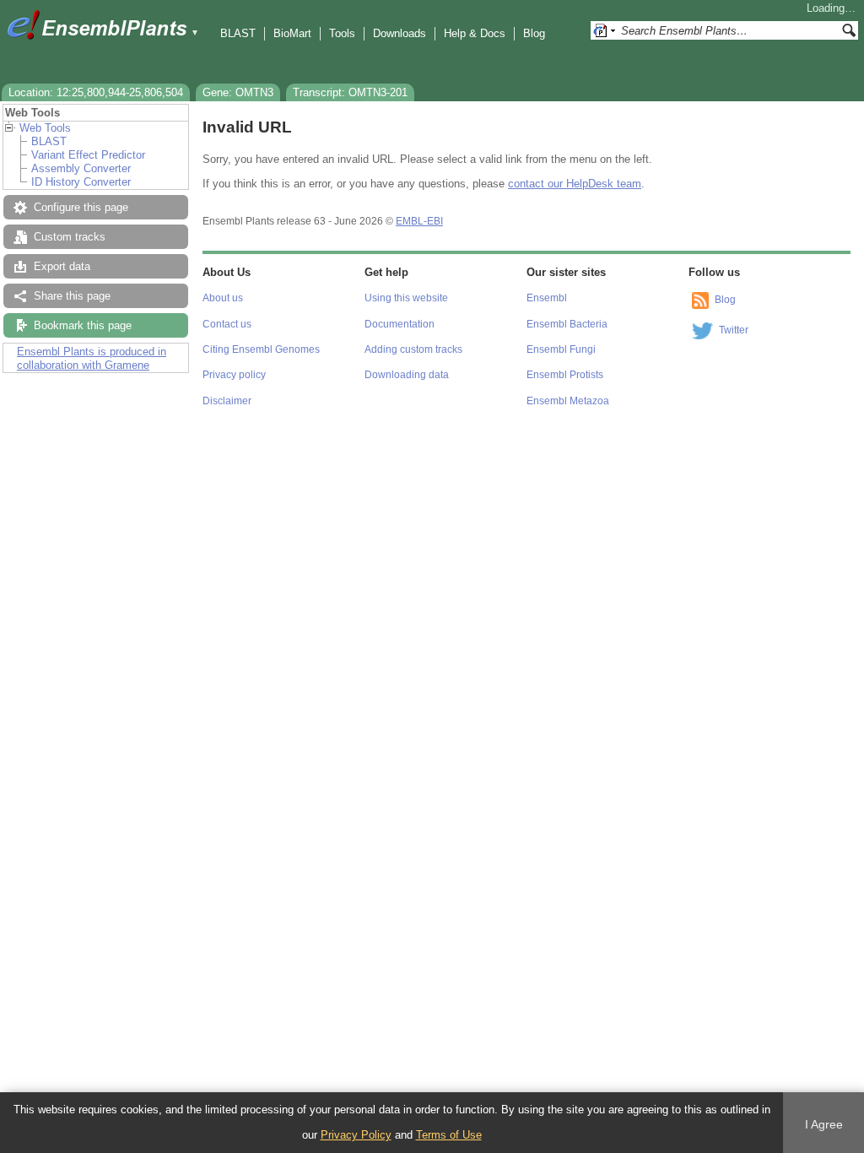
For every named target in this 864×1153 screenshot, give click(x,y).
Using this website (406, 298)
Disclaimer (226, 401)
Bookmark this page (83, 325)
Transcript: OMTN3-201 (350, 92)
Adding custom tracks (413, 349)
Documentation (399, 324)
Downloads (399, 33)
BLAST (238, 33)
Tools (342, 33)
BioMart (292, 33)
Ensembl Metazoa (567, 401)
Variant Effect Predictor (88, 155)
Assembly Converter (81, 168)
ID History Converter (81, 182)
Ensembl (546, 298)
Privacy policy (234, 375)
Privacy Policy (356, 1135)
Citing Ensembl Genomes (261, 349)
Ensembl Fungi (561, 349)
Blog (534, 33)
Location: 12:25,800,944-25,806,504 (95, 92)
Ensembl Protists (564, 375)
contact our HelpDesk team (574, 183)
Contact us (226, 324)
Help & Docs (474, 33)
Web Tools (45, 128)
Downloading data (406, 375)
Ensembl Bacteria (567, 324)
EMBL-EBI (419, 221)
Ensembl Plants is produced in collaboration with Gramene (91, 358)
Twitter (733, 330)
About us (222, 298)
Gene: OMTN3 (237, 92)
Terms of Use (449, 1135)
